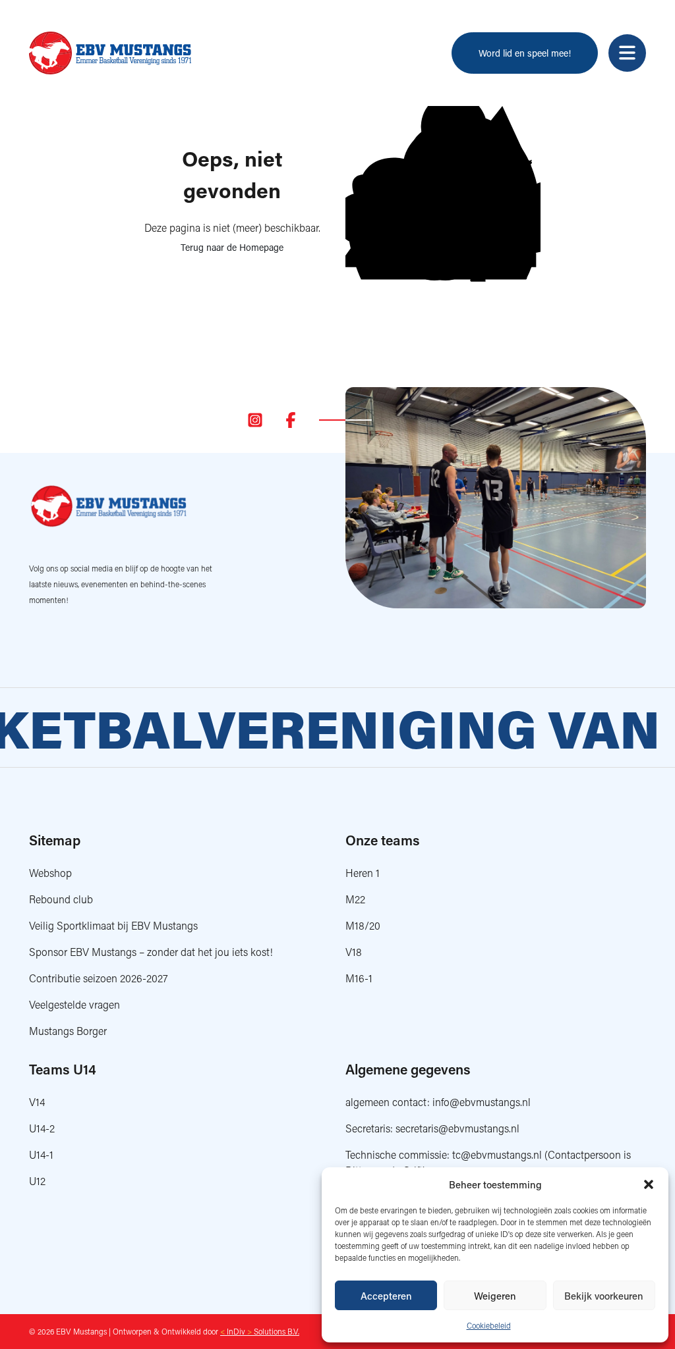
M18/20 (362, 925)
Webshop (50, 873)
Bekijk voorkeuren (603, 1295)
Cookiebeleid (489, 1326)
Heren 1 (362, 873)
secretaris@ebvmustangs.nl (457, 1128)
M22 (355, 899)
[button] (648, 1184)
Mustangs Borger (68, 1031)
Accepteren (386, 1295)
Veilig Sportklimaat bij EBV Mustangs (113, 925)
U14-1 (41, 1154)
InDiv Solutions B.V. (259, 1331)
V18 (353, 952)
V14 (37, 1102)
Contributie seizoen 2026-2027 (98, 978)
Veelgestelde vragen (74, 1004)
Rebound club (61, 899)
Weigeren (495, 1295)
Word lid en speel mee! (525, 53)
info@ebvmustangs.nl (481, 1102)
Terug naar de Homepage (232, 247)
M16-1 (358, 978)
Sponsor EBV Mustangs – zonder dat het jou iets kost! (151, 952)
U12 (37, 1181)
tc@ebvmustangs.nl (497, 1154)
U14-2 (42, 1128)
